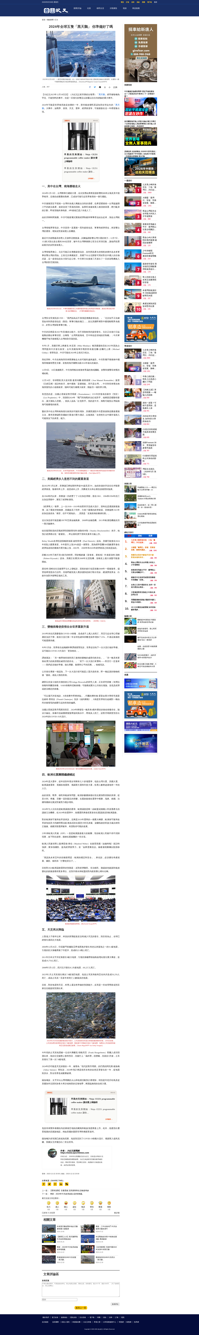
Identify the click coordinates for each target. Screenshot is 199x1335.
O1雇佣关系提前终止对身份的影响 (150, 458)
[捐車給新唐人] (140, 82)
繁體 (155, 2)
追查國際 (55, 1322)
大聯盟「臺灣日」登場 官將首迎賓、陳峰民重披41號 (149, 200)
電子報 (149, 2)
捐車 (132, 2)
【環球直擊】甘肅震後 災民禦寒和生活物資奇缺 (69, 1191)
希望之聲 (97, 1322)
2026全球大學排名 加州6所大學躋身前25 (150, 418)
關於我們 (46, 1317)
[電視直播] (140, 752)
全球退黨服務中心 (109, 1322)
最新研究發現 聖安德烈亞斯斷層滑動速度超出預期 (150, 266)
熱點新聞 (50, 20)
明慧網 (121, 1322)
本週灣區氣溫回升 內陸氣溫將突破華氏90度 (150, 293)
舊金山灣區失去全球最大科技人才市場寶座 (149, 213)
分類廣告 (113, 8)
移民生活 (100, 8)
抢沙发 (117, 1213)
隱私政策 (73, 1317)
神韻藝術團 (76, 1322)
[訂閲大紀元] (140, 688)
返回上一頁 (81, 1308)
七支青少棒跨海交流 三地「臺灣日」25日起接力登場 (149, 187)
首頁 (43, 20)
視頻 (125, 8)
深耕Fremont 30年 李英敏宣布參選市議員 (149, 445)
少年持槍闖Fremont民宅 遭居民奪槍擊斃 (149, 253)
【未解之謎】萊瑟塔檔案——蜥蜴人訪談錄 (149, 392)
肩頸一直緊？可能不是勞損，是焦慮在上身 (149, 405)
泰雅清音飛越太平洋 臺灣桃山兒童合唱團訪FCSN (149, 227)
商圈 (143, 2)
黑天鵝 (102, 94)
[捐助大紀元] (140, 730)
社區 (89, 8)
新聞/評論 (77, 8)
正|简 (115, 87)
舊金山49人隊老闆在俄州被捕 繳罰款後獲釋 (150, 240)
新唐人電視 (65, 1322)
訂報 (127, 2)
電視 (122, 2)
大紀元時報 (87, 1322)
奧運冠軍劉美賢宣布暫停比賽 (149, 305)
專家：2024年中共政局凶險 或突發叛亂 (66, 1194)
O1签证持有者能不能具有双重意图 (150, 432)
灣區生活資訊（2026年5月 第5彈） (149, 471)
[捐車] (140, 342)
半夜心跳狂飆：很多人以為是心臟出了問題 (149, 379)
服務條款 (64, 1317)
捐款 (138, 2)
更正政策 (55, 1317)
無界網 (136, 1322)
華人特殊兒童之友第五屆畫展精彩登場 (149, 280)
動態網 (128, 1322)
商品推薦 (136, 8)
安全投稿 (82, 1317)
